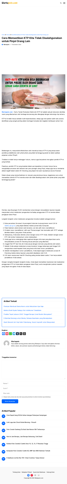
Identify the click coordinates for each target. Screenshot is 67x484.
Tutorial (8, 34)
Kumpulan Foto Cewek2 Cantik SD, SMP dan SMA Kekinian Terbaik (28, 451)
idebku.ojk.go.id (10, 226)
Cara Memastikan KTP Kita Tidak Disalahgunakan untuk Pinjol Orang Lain (30, 34)
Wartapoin (6, 44)
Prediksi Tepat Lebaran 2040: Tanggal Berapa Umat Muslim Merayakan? (28, 314)
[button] (60, 3)
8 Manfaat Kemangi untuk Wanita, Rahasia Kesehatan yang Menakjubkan (28, 318)
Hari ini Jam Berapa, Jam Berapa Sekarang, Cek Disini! (24, 436)
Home (3, 34)
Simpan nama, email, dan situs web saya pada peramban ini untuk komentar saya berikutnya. (27, 397)
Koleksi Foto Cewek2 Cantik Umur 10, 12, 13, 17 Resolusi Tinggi (27, 444)
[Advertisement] (33, 21)
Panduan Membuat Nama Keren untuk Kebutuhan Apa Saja (23, 306)
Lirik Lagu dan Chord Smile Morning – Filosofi (21, 422)
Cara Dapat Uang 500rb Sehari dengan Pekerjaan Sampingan (27, 415)
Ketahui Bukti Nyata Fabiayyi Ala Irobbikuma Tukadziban (22, 310)
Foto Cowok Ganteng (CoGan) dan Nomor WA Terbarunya (26, 429)
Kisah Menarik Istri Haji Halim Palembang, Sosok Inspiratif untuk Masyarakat (29, 322)
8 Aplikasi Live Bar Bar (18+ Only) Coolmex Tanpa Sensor (25, 458)
